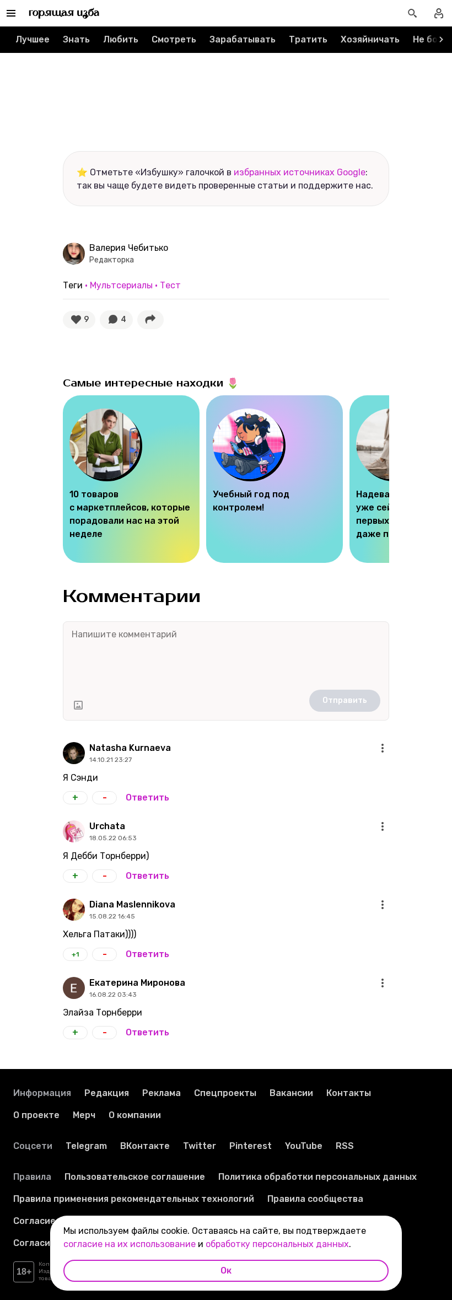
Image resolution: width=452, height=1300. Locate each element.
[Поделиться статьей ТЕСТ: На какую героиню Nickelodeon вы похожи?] (150, 319)
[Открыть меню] (382, 748)
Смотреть (174, 39)
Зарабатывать (242, 39)
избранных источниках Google (299, 172)
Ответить (147, 797)
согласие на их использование (129, 1244)
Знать (76, 39)
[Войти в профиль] (439, 13)
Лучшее (32, 39)
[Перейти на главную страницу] (64, 13)
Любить (120, 39)
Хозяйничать (370, 39)
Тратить (308, 39)
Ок (226, 1270)
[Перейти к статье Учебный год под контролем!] (274, 479)
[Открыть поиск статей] (412, 13)
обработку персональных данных (277, 1244)
